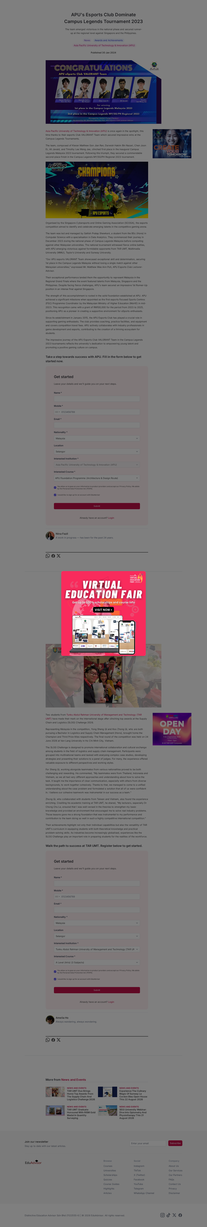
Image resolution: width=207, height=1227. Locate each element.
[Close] (142, 574)
